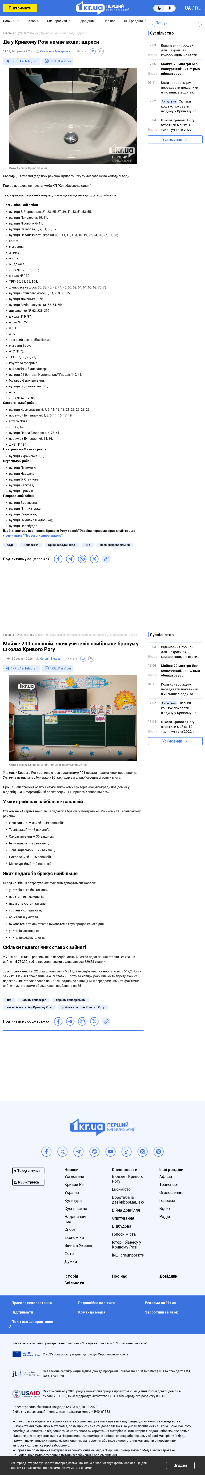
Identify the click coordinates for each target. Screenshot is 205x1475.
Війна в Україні (78, 1245)
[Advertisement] (73, 600)
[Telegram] (70, 559)
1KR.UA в (24, 61)
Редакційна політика (96, 1303)
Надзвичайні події (76, 1219)
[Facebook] (58, 559)
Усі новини (172, 139)
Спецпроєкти (57, 21)
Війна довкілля (126, 1210)
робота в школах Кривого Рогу (83, 1007)
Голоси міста (124, 1234)
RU (198, 8)
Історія (33, 21)
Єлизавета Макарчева (55, 51)
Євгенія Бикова (50, 658)
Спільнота (74, 1283)
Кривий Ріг (31, 545)
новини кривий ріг (34, 1000)
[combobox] (174, 23)
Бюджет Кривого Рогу (127, 1179)
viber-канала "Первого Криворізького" (33, 535)
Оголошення (170, 1192)
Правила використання (32, 1303)
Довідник (87, 21)
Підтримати (20, 8)
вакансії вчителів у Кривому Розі (29, 1007)
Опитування (123, 1218)
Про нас (109, 21)
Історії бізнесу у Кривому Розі (126, 1244)
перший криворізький (115, 545)
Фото (69, 1253)
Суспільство (75, 1208)
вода (10, 545)
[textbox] (174, 23)
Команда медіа (91, 1312)
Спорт (70, 1229)
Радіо (164, 1216)
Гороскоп (167, 1200)
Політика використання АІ (31, 1324)
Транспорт (169, 1184)
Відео (164, 1208)
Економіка (74, 1237)
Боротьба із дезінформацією (128, 1200)
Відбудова (121, 1226)
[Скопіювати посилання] (106, 559)
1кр (87, 545)
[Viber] (82, 559)
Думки (70, 1261)
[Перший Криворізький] (102, 8)
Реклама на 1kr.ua (160, 1303)
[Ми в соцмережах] (46, 1152)
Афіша (165, 1176)
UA (188, 8)
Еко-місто (121, 1189)
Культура (73, 1200)
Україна (71, 1192)
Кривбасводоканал (61, 545)
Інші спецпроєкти (128, 1255)
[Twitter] (94, 559)
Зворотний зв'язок (161, 1312)
